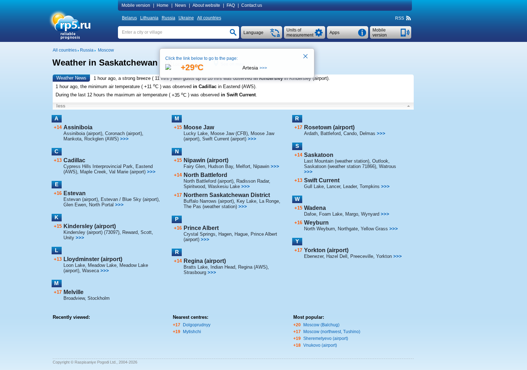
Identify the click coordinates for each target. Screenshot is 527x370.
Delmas (367, 133)
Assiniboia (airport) (82, 133)
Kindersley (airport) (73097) (91, 232)
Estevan (74, 193)
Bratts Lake (196, 267)
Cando (350, 133)
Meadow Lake (102, 265)
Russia (168, 17)
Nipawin (261, 166)
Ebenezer (313, 256)
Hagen (225, 234)
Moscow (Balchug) (321, 324)
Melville (73, 292)
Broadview (74, 298)
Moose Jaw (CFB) (229, 133)
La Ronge (269, 201)
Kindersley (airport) (89, 226)
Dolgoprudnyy (196, 324)
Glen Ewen (74, 204)
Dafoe (310, 214)
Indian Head (222, 267)
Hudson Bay (220, 166)
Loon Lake (74, 265)
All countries (209, 17)
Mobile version (136, 5)
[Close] (306, 57)
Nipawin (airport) (206, 160)
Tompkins (370, 186)
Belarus (129, 17)
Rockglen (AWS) (101, 138)
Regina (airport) (205, 261)
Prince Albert (201, 228)
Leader (350, 186)
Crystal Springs (199, 234)
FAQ (231, 5)
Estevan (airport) (80, 199)
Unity (68, 237)
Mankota (72, 138)
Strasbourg (195, 272)
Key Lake (246, 201)
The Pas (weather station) (210, 206)
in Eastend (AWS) (236, 86)
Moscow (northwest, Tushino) (331, 331)
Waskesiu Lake (224, 186)
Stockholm (98, 298)
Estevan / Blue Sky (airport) (129, 199)
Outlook (380, 161)
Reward (130, 232)
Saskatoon (318, 155)
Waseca (90, 270)
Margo (351, 214)
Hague (241, 234)
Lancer (333, 186)
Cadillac (74, 160)
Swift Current (322, 180)
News (180, 5)
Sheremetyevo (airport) (325, 338)
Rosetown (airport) (329, 127)
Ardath (311, 133)
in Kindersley (268, 78)
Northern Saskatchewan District (227, 195)
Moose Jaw (199, 127)
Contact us (251, 5)
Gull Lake (314, 186)
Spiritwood (194, 186)
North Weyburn (319, 228)
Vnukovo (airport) (320, 345)
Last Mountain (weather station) (336, 161)
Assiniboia (77, 127)
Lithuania (149, 17)
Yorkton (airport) (326, 250)
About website (206, 5)
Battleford (331, 133)
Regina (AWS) (252, 267)
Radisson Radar (252, 181)
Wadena (315, 208)
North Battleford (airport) (208, 181)
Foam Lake (330, 214)
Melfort (243, 166)
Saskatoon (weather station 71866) (340, 166)
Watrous (387, 166)
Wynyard (370, 214)
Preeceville (361, 256)
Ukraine (186, 17)
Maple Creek (93, 171)
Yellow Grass (374, 228)
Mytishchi (192, 331)
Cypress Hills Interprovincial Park (98, 166)
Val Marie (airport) (127, 171)
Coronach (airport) (123, 133)
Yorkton (384, 256)
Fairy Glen (194, 166)
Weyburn (316, 223)
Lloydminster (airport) (92, 259)
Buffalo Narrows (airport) (209, 201)
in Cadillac (205, 86)
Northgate (348, 228)
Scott (146, 232)
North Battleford (205, 175)
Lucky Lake (196, 133)
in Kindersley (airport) (306, 78)
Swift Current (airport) (224, 138)
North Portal (101, 204)
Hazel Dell (336, 256)
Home (162, 5)
